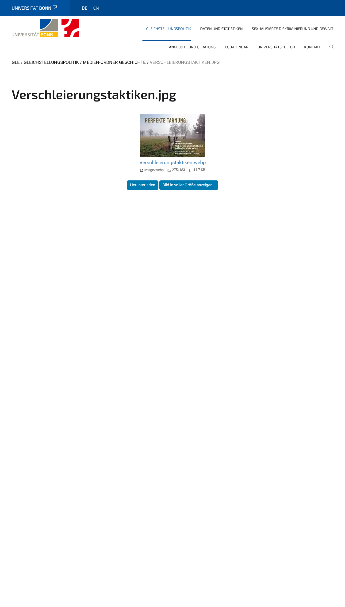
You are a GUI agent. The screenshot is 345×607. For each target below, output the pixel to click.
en (96, 8)
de (84, 8)
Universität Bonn (31, 8)
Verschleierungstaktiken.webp (172, 162)
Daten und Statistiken (221, 28)
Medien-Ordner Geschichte (114, 62)
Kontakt (312, 47)
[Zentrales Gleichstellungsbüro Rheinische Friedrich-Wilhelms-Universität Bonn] (45, 28)
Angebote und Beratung (192, 47)
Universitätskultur (276, 47)
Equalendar (236, 47)
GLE (16, 62)
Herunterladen (142, 185)
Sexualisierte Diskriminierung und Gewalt (292, 28)
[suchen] (329, 50)
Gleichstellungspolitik (168, 28)
